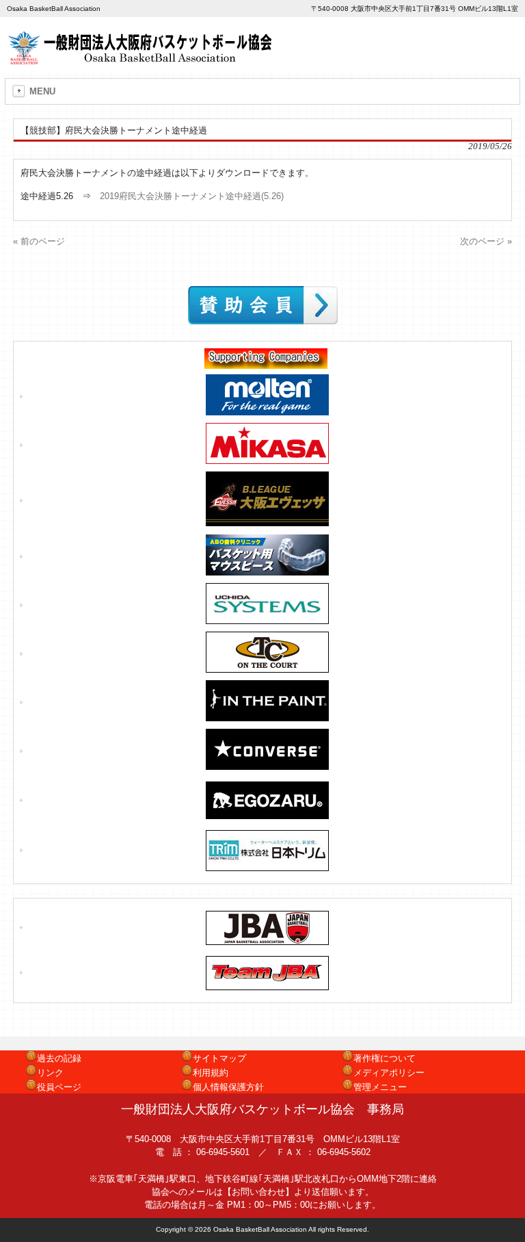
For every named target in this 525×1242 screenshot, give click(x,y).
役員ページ (59, 1087)
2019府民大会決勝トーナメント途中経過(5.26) (192, 196)
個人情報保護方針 (228, 1087)
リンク (50, 1073)
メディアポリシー (389, 1073)
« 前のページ (39, 241)
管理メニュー (380, 1087)
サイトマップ (219, 1058)
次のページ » (486, 241)
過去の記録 (59, 1058)
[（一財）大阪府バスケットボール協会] (142, 60)
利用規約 (210, 1073)
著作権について (384, 1058)
